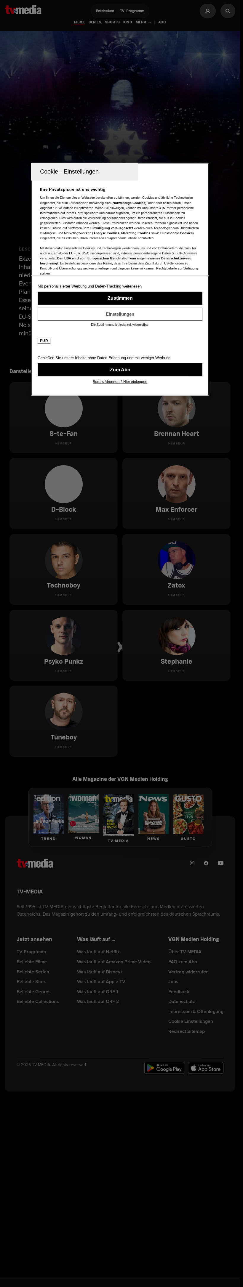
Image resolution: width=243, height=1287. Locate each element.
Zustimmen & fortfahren (120, 298)
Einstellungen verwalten (120, 314)
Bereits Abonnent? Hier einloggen (120, 382)
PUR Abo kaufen (120, 369)
